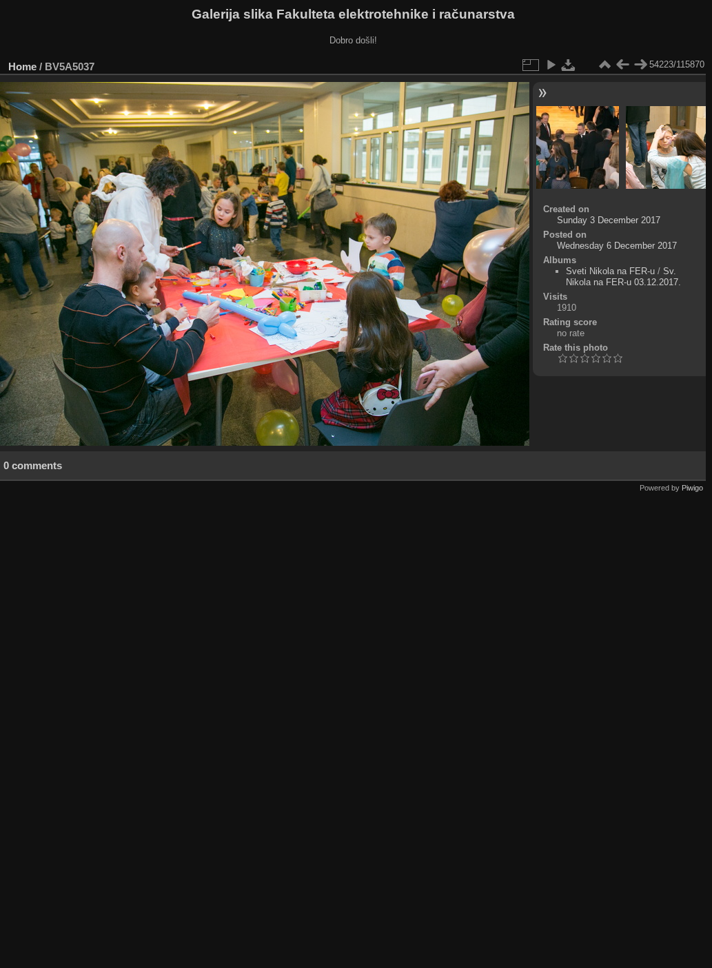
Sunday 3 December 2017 (608, 220)
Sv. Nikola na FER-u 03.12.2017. (623, 276)
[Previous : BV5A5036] (622, 65)
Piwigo (692, 488)
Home (22, 66)
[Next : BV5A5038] (640, 65)
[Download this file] (569, 65)
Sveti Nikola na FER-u (610, 271)
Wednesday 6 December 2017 (617, 245)
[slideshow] (551, 65)
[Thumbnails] (604, 65)
